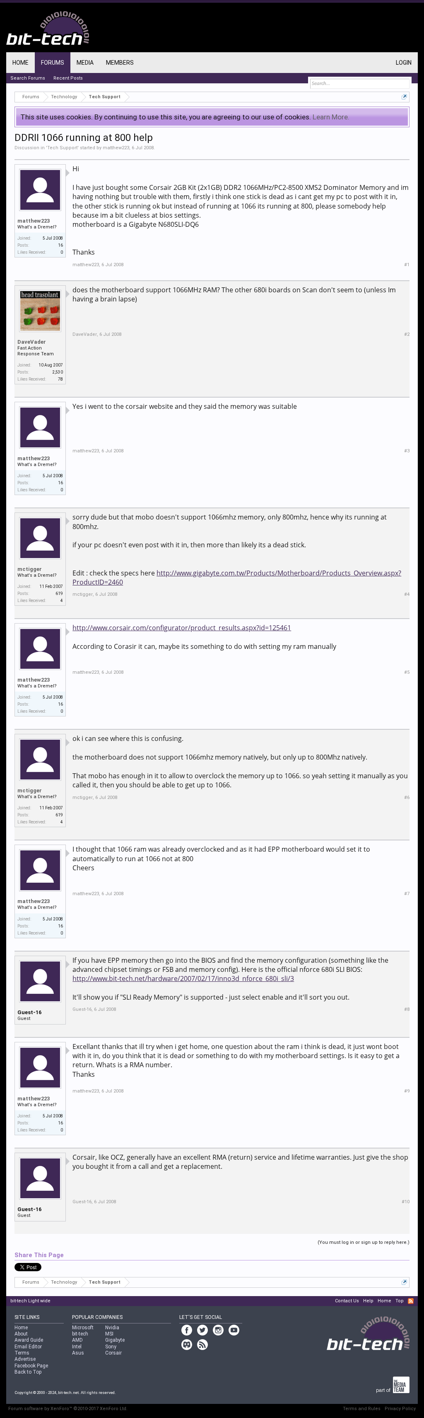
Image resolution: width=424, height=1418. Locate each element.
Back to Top (27, 1372)
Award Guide (28, 1340)
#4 (407, 594)
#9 (407, 1091)
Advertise (25, 1359)
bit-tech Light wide (30, 1301)
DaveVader (31, 342)
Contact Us (347, 1301)
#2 (407, 334)
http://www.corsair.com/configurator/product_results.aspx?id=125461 (181, 627)
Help (368, 1301)
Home (20, 62)
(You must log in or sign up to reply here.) (364, 1242)
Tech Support (62, 148)
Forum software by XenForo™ (68, 1408)
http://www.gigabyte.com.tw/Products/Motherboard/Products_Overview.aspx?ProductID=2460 (236, 577)
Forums (52, 62)
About (21, 1334)
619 (59, 593)
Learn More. (331, 117)
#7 (407, 893)
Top (399, 1301)
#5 (407, 672)
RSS (411, 1301)
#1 (407, 264)
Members (120, 62)
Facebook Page (31, 1366)
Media (85, 62)
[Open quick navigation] (404, 97)
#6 (407, 797)
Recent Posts (68, 78)
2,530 (57, 372)
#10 (406, 1201)
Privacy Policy (400, 1408)
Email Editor (28, 1347)
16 (60, 245)
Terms (21, 1353)
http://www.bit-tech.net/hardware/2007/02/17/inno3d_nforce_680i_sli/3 (183, 978)
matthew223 (116, 148)
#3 (407, 451)
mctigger (29, 569)
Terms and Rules (362, 1408)
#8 (407, 1009)
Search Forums (27, 78)
